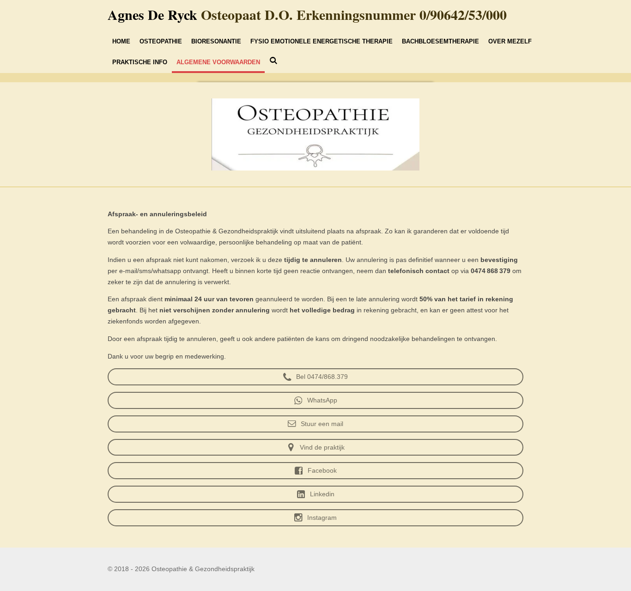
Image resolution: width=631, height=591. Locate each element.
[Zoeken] (273, 61)
